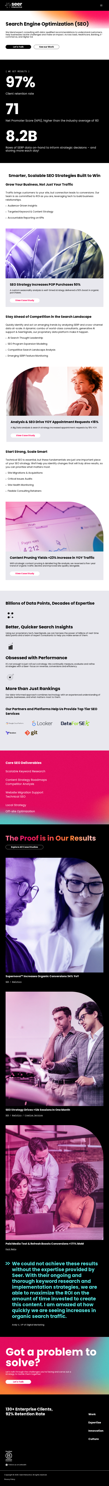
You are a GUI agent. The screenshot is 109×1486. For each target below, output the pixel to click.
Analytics (17, 982)
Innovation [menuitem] (95, 1431)
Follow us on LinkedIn (17, 1465)
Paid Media (11, 1249)
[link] (14, 5)
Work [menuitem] (92, 1414)
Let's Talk (18, 47)
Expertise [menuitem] (94, 1422)
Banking (95, 35)
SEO (7, 982)
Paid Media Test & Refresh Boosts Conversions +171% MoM (45, 1244)
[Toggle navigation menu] (101, 5)
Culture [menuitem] (93, 1439)
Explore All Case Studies (24, 847)
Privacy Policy (9, 1479)
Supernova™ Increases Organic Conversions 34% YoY (42, 976)
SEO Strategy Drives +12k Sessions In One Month (38, 1110)
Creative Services (34, 1115)
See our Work (46, 47)
